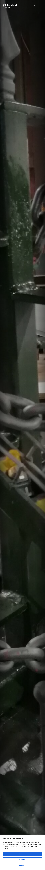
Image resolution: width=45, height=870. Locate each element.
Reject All (22, 865)
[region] (22, 852)
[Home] (10, 6)
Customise (22, 860)
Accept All (22, 854)
